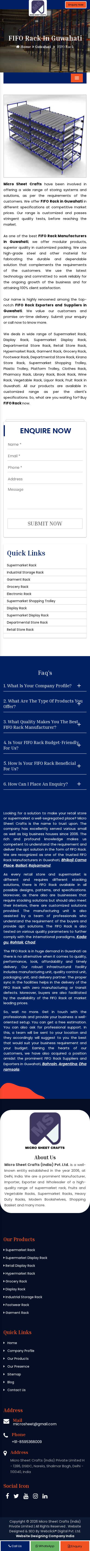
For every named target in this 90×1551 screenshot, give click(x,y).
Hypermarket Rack (20, 1273)
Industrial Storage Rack (25, 572)
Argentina (68, 1064)
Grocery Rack (17, 586)
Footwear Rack (17, 1305)
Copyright (17, 1521)
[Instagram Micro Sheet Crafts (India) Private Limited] (35, 1497)
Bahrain (49, 1064)
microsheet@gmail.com (35, 1424)
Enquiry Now (75, 4)
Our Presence (17, 1366)
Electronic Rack (19, 594)
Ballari (21, 865)
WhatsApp (46, 1546)
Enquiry (76, 1546)
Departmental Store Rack (27, 622)
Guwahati (42, 46)
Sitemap (13, 1374)
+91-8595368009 (27, 1441)
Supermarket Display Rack (28, 615)
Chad (30, 942)
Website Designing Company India (45, 1536)
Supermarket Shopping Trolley (31, 601)
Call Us (16, 1546)
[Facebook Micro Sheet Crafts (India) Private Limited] (7, 1497)
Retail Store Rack (20, 629)
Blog (10, 1382)
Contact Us (16, 1390)
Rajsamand (40, 865)
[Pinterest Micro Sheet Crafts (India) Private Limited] (26, 1497)
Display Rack (17, 608)
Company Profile (20, 1350)
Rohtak (16, 942)
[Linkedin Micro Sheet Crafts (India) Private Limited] (44, 1497)
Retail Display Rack (20, 1265)
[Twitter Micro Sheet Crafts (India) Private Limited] (16, 1497)
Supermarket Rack (21, 565)
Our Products (17, 1358)
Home (25, 46)
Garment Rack (18, 579)
